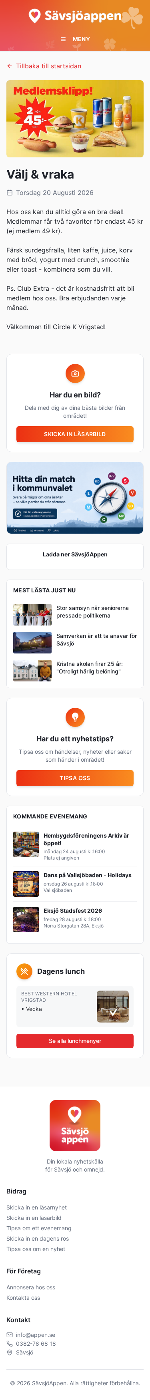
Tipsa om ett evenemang (39, 1228)
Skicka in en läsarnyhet (36, 1207)
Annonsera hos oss (30, 1287)
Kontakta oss (23, 1297)
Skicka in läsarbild (75, 434)
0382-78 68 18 (36, 1343)
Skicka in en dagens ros (37, 1238)
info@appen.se (35, 1334)
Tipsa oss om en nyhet (35, 1248)
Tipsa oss (75, 777)
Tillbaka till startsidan (48, 66)
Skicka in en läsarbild (34, 1217)
